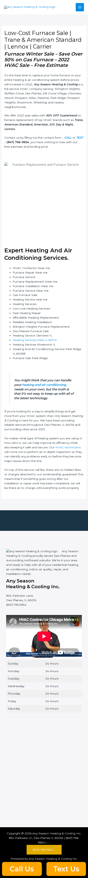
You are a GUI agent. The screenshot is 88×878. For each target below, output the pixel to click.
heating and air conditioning (44, 385)
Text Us (66, 869)
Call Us (22, 869)
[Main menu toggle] (80, 7)
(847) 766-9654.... (44, 849)
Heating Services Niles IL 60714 (35, 340)
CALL (68, 137)
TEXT (79, 137)
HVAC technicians (68, 447)
